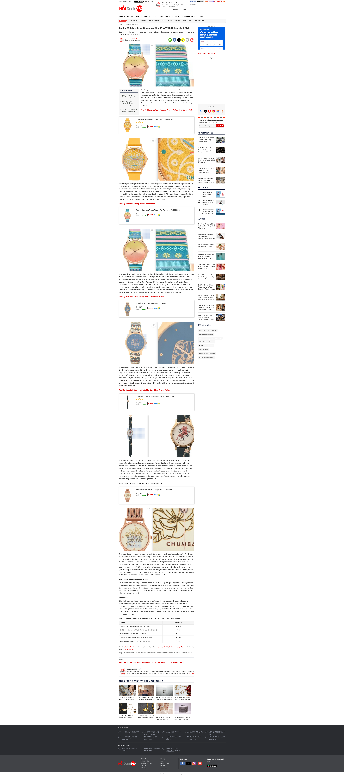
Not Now (175, 9)
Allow (184, 9)
